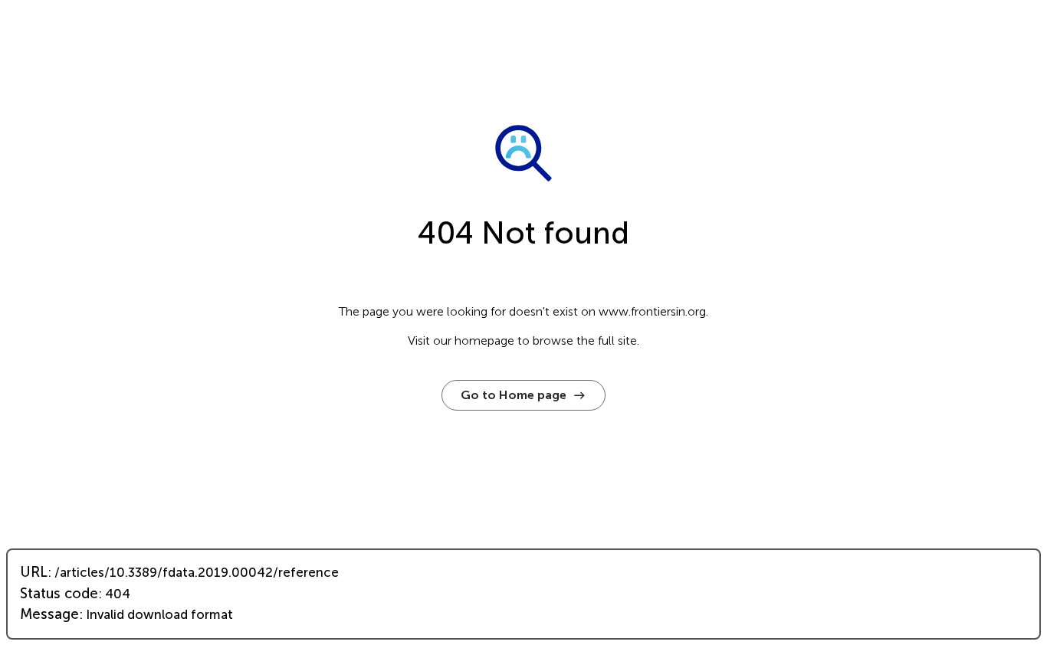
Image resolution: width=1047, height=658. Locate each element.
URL (34, 572)
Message (49, 614)
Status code (59, 593)
